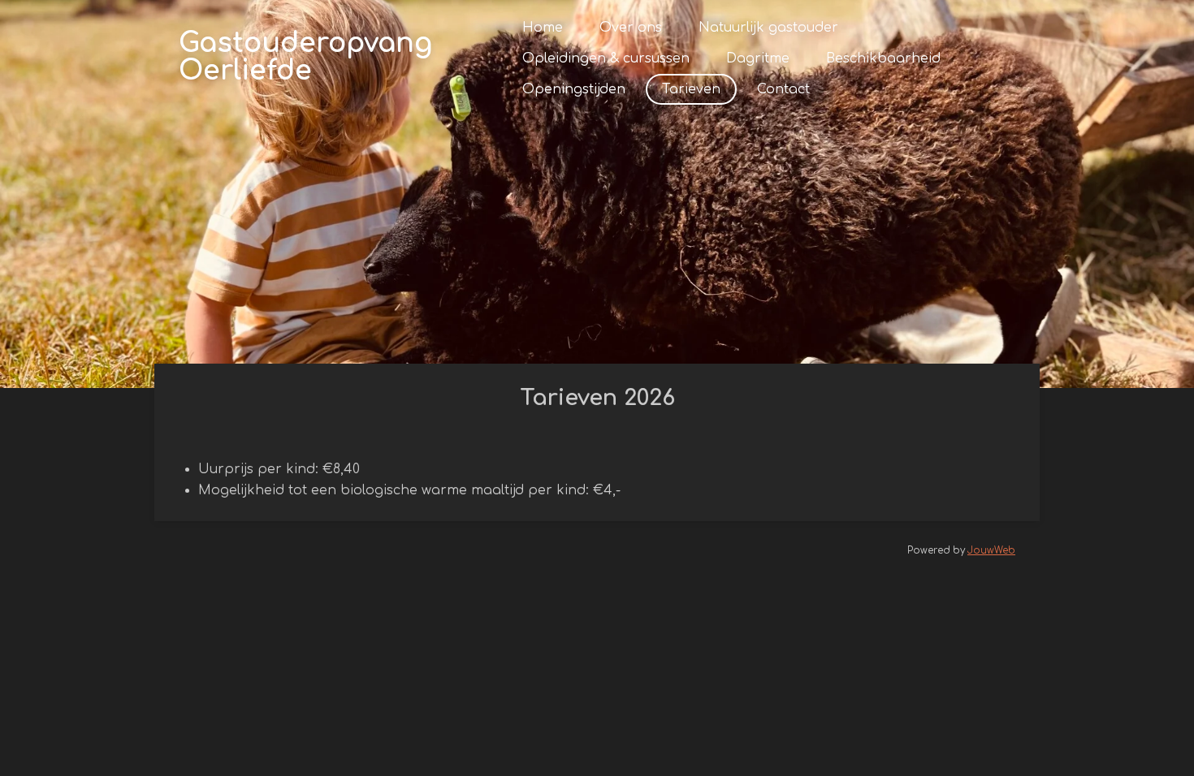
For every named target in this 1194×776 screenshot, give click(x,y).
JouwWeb (991, 550)
